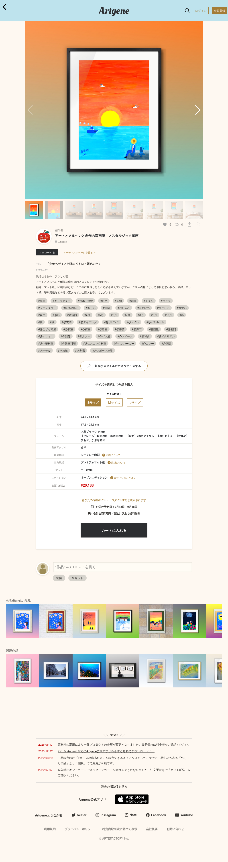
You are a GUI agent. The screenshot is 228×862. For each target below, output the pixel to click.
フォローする (47, 252)
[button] (198, 110)
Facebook (158, 815)
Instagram (108, 815)
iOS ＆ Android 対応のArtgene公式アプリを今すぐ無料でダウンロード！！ (106, 751)
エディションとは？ (125, 477)
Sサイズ (93, 402)
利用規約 (50, 829)
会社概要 (152, 829)
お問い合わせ (175, 829)
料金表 (160, 744)
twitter (81, 815)
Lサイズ (135, 402)
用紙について (118, 462)
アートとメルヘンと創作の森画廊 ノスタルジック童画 (96, 235)
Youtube (186, 815)
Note (133, 814)
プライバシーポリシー (79, 829)
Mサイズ (114, 402)
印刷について (113, 455)
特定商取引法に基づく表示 (119, 829)
